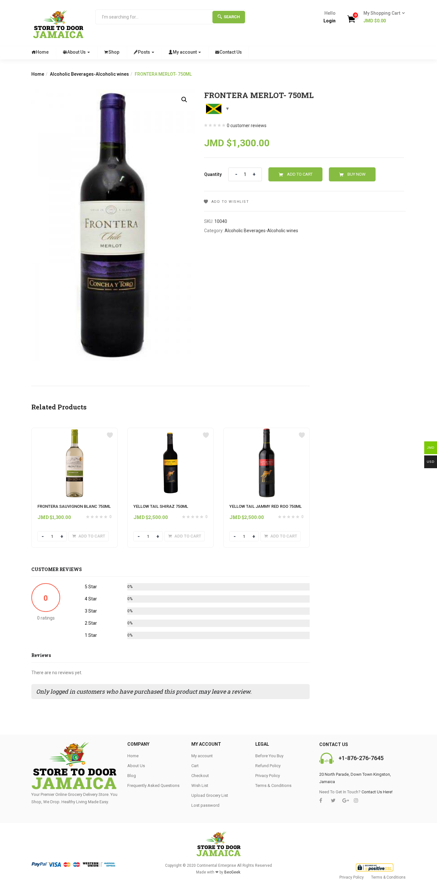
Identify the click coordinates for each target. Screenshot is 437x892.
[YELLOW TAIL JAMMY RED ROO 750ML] (266, 431)
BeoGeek (232, 872)
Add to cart (300, 174)
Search (232, 16)
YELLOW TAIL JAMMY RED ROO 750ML (265, 506)
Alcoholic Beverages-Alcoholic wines (89, 74)
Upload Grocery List (209, 795)
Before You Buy (269, 755)
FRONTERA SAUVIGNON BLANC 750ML (74, 506)
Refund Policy (268, 765)
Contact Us (230, 52)
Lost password (205, 805)
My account (185, 52)
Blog (131, 775)
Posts (144, 52)
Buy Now (356, 174)
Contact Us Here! (377, 791)
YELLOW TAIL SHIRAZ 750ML (160, 506)
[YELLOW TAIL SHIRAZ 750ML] (170, 431)
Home (42, 52)
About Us (77, 52)
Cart (195, 765)
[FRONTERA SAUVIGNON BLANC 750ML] (74, 431)
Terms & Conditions (273, 785)
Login (329, 20)
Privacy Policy (267, 775)
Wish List (199, 785)
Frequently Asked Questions (153, 785)
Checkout (200, 775)
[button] (382, 17)
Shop (113, 52)
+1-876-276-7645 (361, 758)
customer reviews (246, 125)
